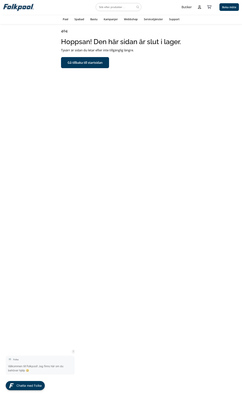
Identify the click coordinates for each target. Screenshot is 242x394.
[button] (25, 384)
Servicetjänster (153, 19)
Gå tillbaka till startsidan (85, 63)
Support (174, 19)
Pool (65, 19)
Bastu (94, 19)
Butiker (187, 7)
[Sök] (137, 7)
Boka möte (229, 7)
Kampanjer (111, 19)
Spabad (79, 19)
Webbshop (131, 19)
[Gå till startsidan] (18, 7)
